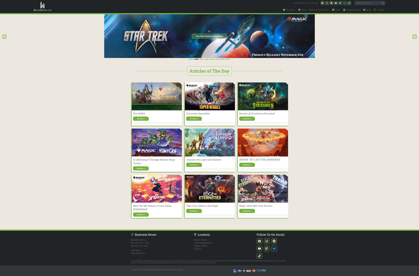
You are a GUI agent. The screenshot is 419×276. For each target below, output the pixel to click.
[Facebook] (322, 3)
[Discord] (331, 3)
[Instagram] (327, 3)
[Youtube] (336, 3)
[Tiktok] (349, 3)
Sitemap (180, 269)
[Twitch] (340, 3)
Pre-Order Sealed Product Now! (209, 36)
